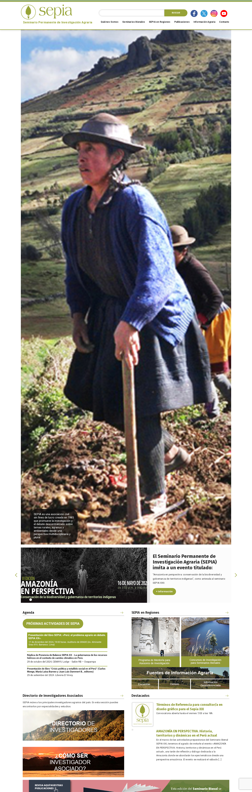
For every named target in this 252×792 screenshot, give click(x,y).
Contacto (224, 22)
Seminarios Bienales (133, 22)
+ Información (164, 591)
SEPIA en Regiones (159, 22)
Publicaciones (182, 22)
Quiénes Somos (110, 22)
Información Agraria (204, 22)
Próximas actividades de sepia (53, 623)
